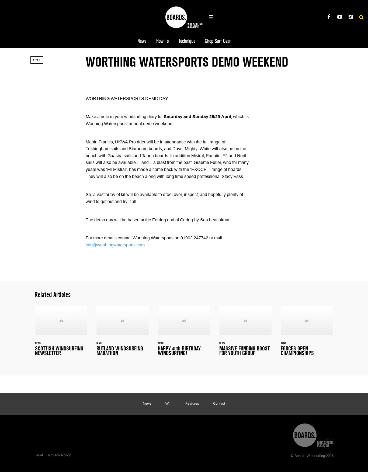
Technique (186, 41)
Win (168, 403)
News (142, 41)
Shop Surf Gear (218, 41)
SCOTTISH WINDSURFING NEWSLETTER (61, 334)
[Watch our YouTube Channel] (339, 17)
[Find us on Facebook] (328, 17)
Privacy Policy (59, 455)
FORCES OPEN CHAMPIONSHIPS (307, 334)
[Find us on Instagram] (350, 17)
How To (162, 41)
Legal (38, 455)
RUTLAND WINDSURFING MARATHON (122, 334)
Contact (219, 403)
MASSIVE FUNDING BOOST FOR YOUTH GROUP (245, 334)
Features (192, 403)
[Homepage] (313, 434)
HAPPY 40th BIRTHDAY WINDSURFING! (184, 334)
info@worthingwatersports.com (115, 245)
